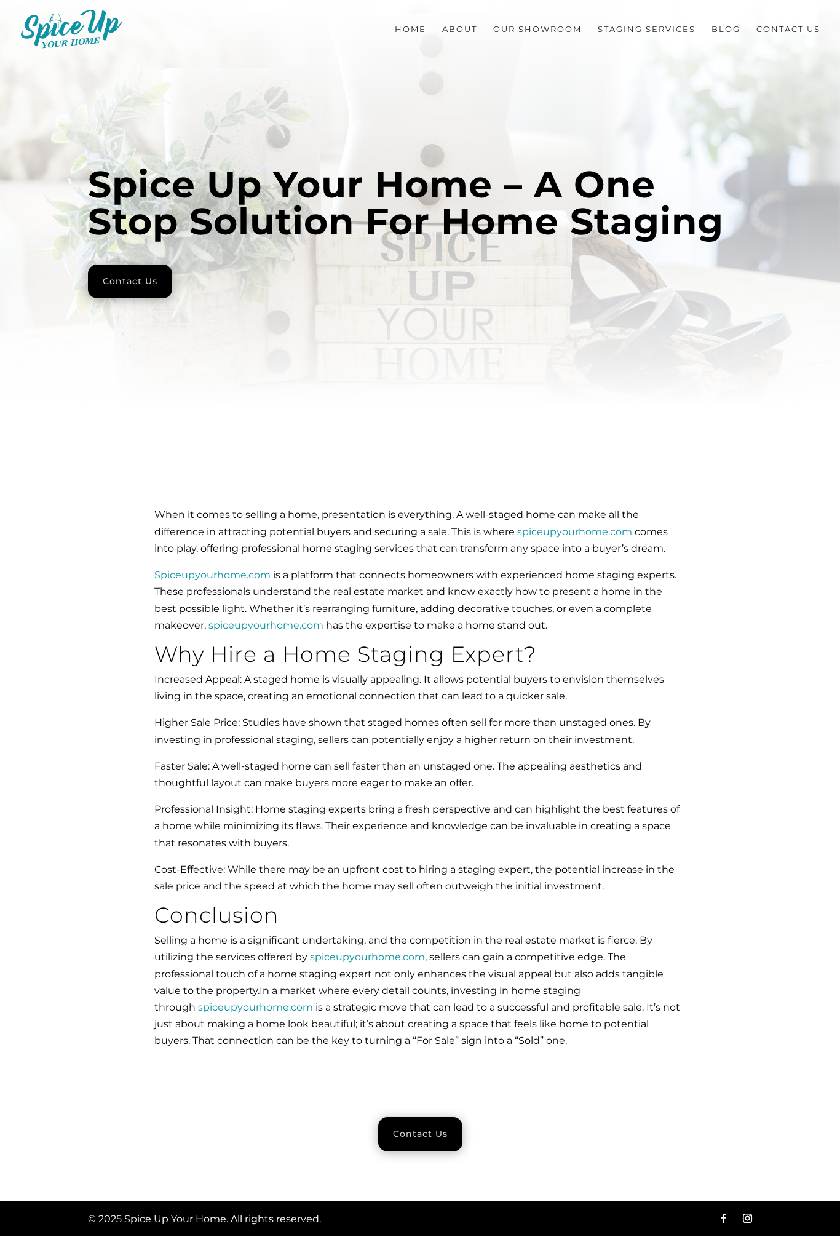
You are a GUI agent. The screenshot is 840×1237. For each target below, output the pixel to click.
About (459, 29)
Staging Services (646, 29)
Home (410, 29)
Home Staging (363, 654)
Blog (725, 29)
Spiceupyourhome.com (212, 575)
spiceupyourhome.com (574, 532)
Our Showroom (537, 29)
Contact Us (788, 29)
